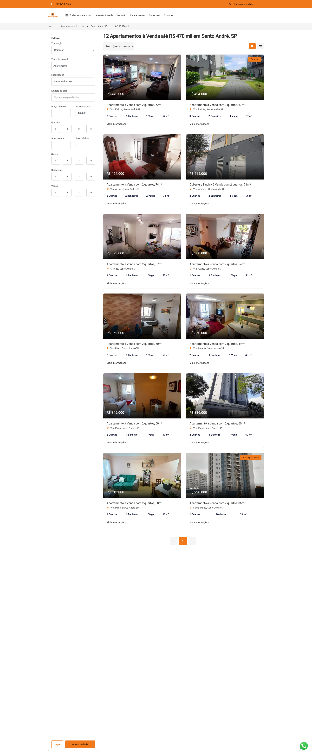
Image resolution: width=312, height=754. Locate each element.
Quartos (55, 122)
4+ (90, 129)
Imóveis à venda (104, 15)
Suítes (54, 154)
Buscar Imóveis (80, 744)
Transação (56, 43)
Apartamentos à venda (72, 26)
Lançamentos (137, 15)
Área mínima (58, 138)
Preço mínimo (58, 106)
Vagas (54, 186)
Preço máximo (83, 106)
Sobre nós (154, 15)
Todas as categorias (81, 15)
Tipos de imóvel (59, 59)
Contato (168, 15)
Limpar (57, 744)
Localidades (57, 75)
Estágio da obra (59, 90)
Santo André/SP (99, 26)
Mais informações (116, 123)
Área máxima (82, 138)
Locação (121, 15)
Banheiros (56, 170)
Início (50, 26)
